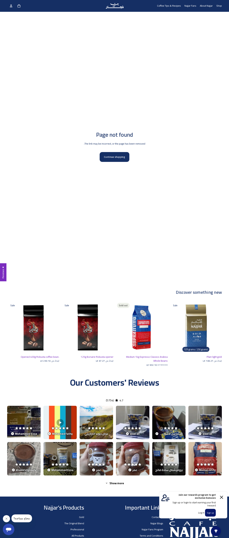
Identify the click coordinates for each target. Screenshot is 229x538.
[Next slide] (216, 327)
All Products (78, 535)
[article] (205, 422)
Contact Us (157, 517)
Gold (81, 517)
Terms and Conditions (151, 535)
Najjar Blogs (156, 523)
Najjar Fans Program (152, 529)
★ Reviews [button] (3, 272)
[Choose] (216, 348)
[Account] (11, 6)
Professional (77, 529)
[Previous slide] (175, 327)
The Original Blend (74, 523)
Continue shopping (114, 157)
